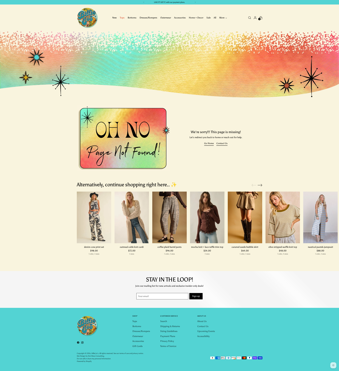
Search (163, 321)
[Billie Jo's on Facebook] (78, 343)
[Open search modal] (249, 17)
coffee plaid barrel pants (169, 247)
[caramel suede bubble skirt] (245, 217)
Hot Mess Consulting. (96, 356)
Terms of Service (168, 346)
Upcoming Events (206, 331)
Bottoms (136, 326)
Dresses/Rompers (141, 331)
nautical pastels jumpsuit (320, 247)
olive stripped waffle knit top (282, 247)
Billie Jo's (95, 353)
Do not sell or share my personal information (94, 358)
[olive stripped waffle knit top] (283, 217)
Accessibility (203, 336)
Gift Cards (137, 346)
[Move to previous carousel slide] (254, 185)
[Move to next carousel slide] (260, 185)
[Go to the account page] (255, 17)
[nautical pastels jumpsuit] (320, 217)
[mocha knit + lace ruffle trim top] (207, 217)
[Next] (195, 2)
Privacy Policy (167, 341)
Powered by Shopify (84, 361)
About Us (202, 321)
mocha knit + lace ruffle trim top (207, 247)
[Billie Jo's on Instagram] (82, 343)
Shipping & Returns (170, 326)
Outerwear (137, 336)
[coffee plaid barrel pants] (169, 217)
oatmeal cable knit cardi (132, 247)
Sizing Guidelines (168, 331)
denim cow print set (94, 247)
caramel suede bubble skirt (245, 247)
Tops (134, 321)
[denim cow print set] (94, 217)
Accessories (138, 341)
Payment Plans (167, 336)
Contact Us (202, 326)
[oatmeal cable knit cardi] (132, 217)
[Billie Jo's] (87, 17)
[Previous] (144, 2)
